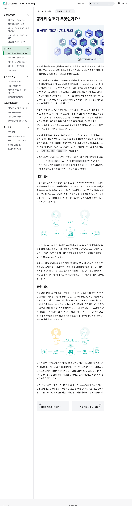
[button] (16, 15)
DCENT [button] (79, 4)
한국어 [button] (123, 4)
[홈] (39, 11)
